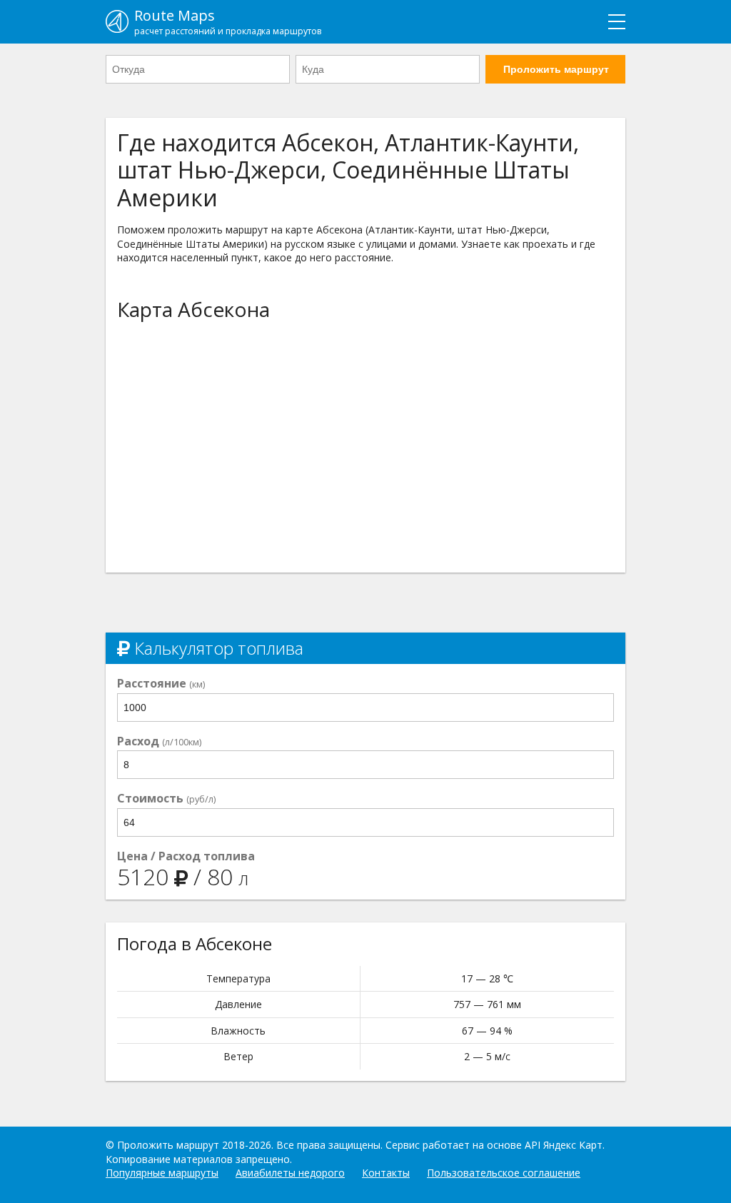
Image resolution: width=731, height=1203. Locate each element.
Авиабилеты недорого (290, 1172)
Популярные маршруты (162, 1172)
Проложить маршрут (556, 69)
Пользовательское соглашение (503, 1172)
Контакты (386, 1172)
